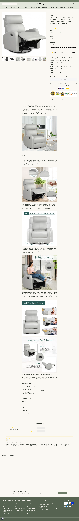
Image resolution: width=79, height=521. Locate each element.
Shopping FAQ (25, 410)
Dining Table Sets (31, 510)
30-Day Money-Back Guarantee (44, 507)
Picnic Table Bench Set (32, 511)
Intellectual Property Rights (7, 511)
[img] (8, 438)
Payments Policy (18, 503)
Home (7, 7)
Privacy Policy (18, 506)
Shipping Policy (26, 407)
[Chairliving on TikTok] (60, 508)
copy (73, 52)
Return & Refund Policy (20, 508)
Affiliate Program (19, 510)
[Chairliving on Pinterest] (58, 508)
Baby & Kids (51, 7)
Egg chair (29, 504)
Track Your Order (6, 508)
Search (4, 503)
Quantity (52, 42)
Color (51, 30)
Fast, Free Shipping (44, 509)
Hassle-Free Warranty (44, 504)
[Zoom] (24, 34)
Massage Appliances (60, 7)
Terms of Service (6, 513)
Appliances (44, 7)
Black (57, 32)
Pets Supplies (70, 7)
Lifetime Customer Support (46, 511)
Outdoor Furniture (15, 7)
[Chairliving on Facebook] (54, 508)
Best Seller (29, 503)
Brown (61, 32)
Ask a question (26, 413)
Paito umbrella (30, 506)
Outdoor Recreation (35, 7)
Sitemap (17, 511)
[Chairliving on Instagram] (52, 508)
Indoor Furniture (25, 7)
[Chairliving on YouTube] (56, 508)
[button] (53, 28)
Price (51, 36)
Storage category (31, 508)
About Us (5, 504)
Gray (52, 32)
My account (29, 513)
